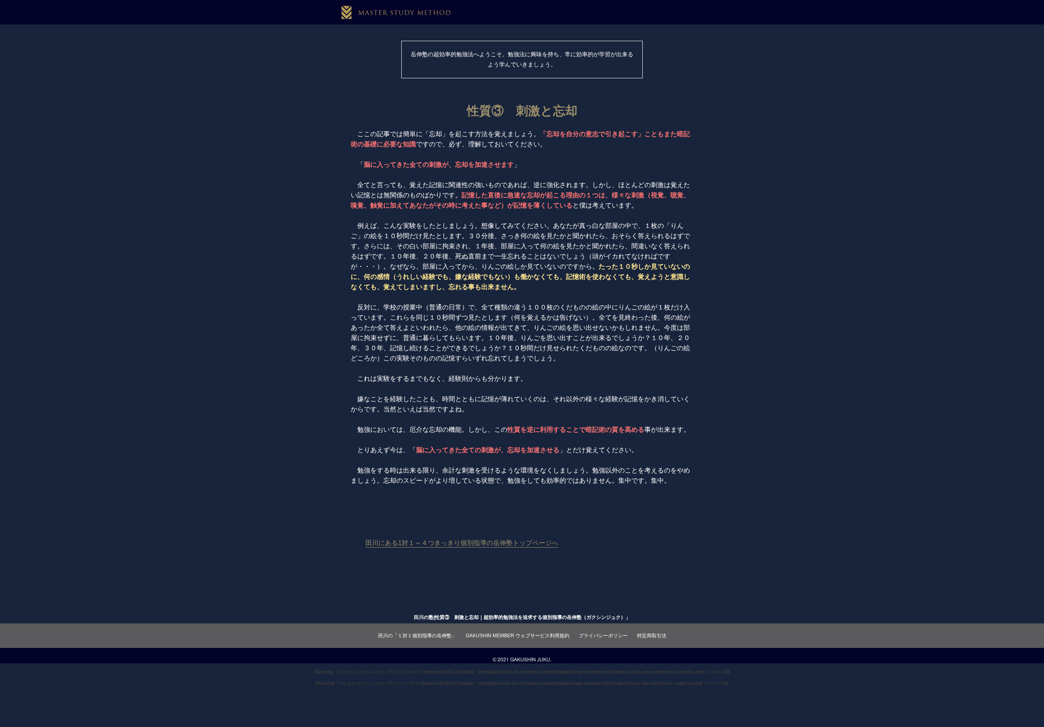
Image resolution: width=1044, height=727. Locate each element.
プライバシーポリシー (603, 636)
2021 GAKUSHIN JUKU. (524, 659)
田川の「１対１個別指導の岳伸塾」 (417, 636)
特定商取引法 (651, 636)
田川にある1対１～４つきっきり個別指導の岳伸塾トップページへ (461, 542)
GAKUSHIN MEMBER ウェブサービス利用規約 (517, 636)
